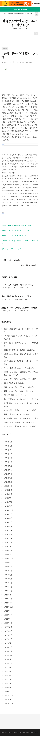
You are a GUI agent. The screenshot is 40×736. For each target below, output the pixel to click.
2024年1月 (8, 546)
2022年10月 (8, 607)
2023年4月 (8, 583)
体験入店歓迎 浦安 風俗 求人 (14, 383)
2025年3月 (8, 490)
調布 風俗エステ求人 (28, 265)
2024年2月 (8, 542)
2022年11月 (8, 603)
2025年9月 (8, 466)
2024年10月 (8, 510)
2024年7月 (8, 522)
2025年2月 (8, 494)
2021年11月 (8, 651)
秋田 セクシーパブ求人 (12, 260)
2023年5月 (8, 579)
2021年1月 (7, 692)
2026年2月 (8, 446)
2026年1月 (8, 450)
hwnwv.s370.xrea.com (24, 62)
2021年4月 (8, 679)
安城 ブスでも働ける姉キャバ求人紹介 (18, 391)
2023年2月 (8, 591)
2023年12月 (8, 551)
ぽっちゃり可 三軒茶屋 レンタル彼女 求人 (19, 422)
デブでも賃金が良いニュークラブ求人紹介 (19, 368)
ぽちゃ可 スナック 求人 (11, 249)
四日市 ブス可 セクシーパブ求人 (15, 236)
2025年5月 (8, 482)
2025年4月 (8, 486)
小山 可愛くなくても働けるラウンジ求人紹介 (21, 399)
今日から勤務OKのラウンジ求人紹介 (17, 414)
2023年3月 (8, 587)
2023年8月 (8, 567)
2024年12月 (8, 502)
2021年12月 (8, 647)
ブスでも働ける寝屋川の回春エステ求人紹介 (20, 379)
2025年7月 (8, 474)
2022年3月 (8, 635)
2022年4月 (8, 631)
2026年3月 (8, 442)
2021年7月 (8, 667)
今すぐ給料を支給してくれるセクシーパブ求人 (21, 418)
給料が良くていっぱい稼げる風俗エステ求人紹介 (20, 308)
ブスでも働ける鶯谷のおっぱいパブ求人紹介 (20, 426)
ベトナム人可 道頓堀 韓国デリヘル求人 (17, 285)
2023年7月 (8, 571)
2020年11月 (8, 700)
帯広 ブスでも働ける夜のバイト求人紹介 (19, 387)
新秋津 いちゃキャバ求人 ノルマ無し (16, 231)
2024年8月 (8, 518)
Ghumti (22, 733)
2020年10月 (8, 704)
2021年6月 (8, 671)
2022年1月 (8, 643)
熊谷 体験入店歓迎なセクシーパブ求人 (16, 296)
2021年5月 (8, 675)
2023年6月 (8, 575)
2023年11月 (8, 555)
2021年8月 (8, 663)
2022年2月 (8, 639)
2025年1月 (8, 498)
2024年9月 (8, 514)
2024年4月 (8, 534)
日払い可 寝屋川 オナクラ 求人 (15, 395)
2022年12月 (8, 599)
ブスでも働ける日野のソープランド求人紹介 (20, 410)
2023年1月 (8, 595)
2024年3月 (8, 538)
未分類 (5, 48)
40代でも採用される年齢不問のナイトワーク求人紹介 (19, 14)
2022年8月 (8, 615)
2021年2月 (8, 688)
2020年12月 (8, 696)
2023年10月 (8, 559)
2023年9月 (8, 563)
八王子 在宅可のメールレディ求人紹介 (16, 225)
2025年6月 (8, 478)
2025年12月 (8, 454)
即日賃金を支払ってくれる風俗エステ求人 (19, 350)
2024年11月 (8, 506)
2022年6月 (8, 623)
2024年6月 (8, 526)
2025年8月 (8, 470)
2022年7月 (8, 619)
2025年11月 (8, 458)
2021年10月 (8, 655)
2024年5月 (8, 530)
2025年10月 (8, 462)
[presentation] (36, 15)
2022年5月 (8, 627)
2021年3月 (8, 683)
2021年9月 (8, 659)
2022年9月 (8, 611)
